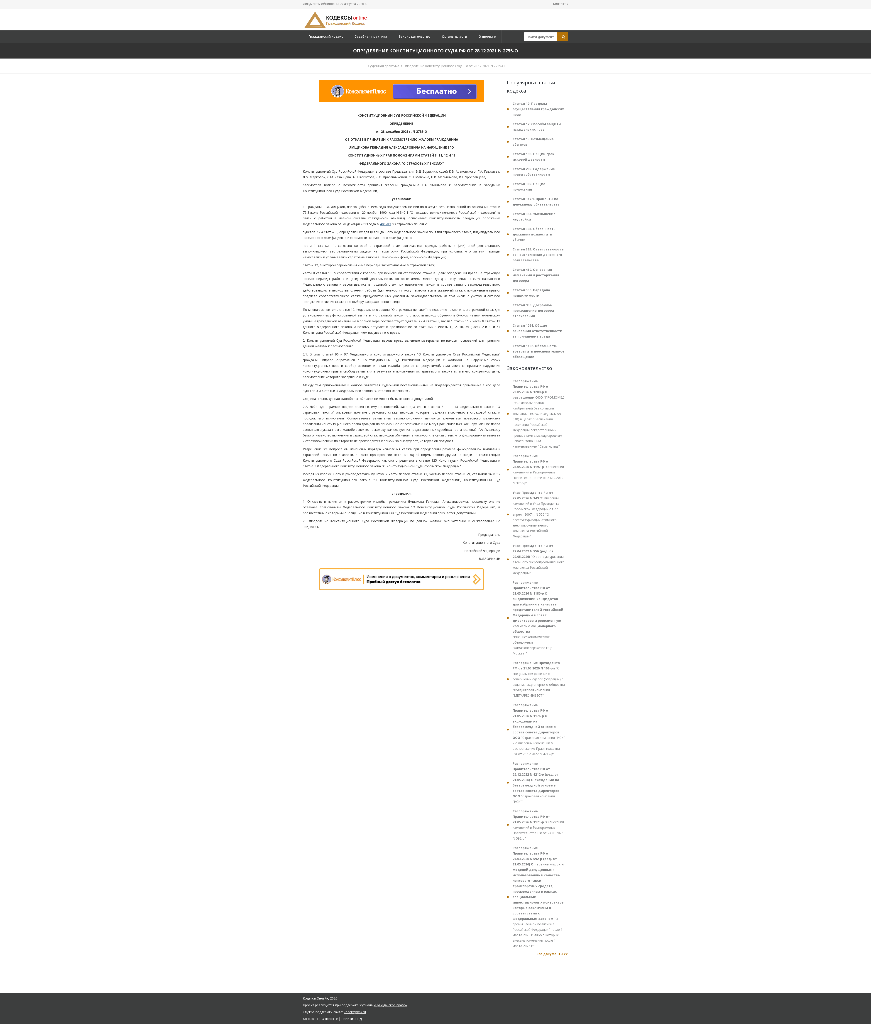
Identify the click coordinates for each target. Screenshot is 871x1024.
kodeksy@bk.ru (355, 1012)
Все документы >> (552, 954)
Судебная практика (371, 36)
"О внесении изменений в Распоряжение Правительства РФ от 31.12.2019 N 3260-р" (538, 469)
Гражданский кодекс (325, 36)
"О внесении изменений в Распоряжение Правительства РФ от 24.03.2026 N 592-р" (538, 824)
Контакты (560, 4)
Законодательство (414, 36)
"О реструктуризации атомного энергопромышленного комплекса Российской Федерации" (539, 559)
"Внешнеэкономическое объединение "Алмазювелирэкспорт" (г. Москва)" (538, 617)
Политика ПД (351, 1019)
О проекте (487, 36)
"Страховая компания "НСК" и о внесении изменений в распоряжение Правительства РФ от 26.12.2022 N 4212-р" (539, 729)
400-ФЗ (385, 224)
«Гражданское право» (390, 1005)
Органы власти (454, 36)
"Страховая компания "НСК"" (536, 782)
